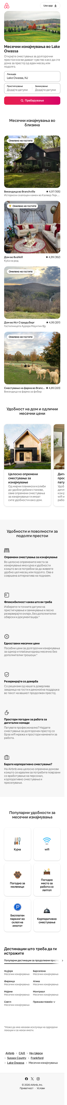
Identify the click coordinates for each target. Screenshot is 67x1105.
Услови (41, 1088)
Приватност (27, 1088)
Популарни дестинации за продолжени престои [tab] (32, 960)
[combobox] (32, 78)
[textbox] (18, 90)
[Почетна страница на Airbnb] (6, 5)
